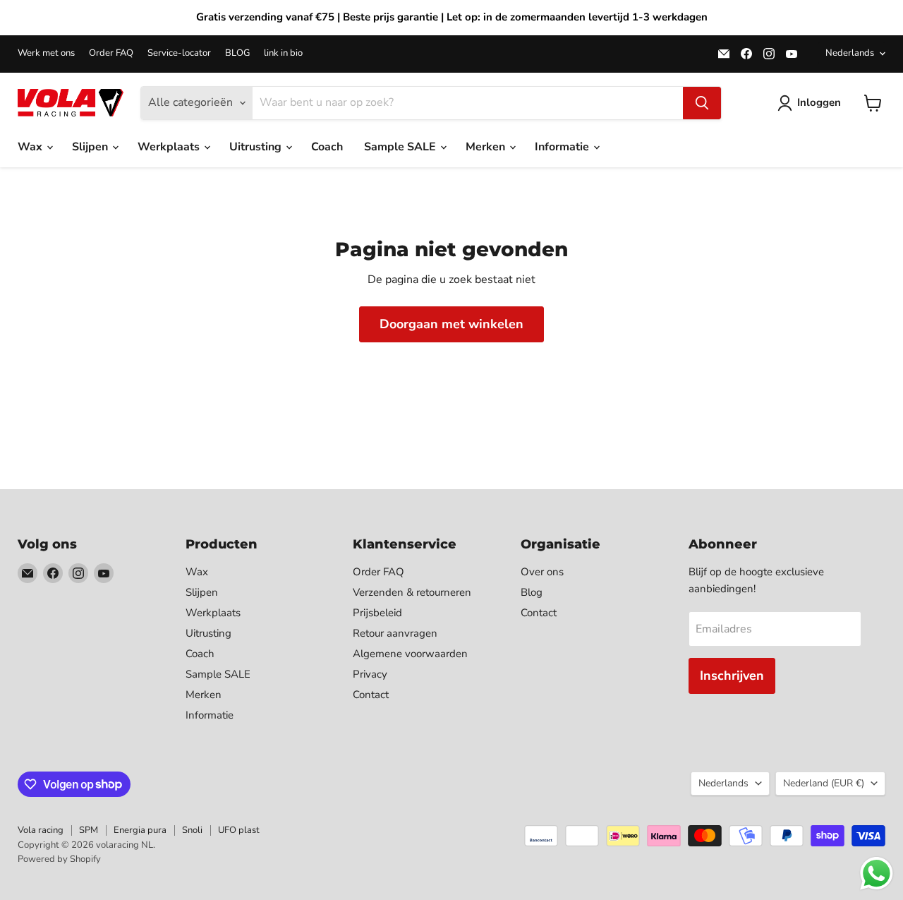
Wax (31, 147)
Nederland (823, 783)
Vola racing (40, 830)
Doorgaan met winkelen (451, 324)
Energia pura (140, 830)
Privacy (370, 674)
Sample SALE (401, 147)
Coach (327, 147)
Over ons (542, 572)
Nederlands (849, 53)
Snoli (192, 830)
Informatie (563, 147)
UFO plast (239, 830)
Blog (532, 592)
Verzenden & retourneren (412, 592)
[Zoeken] (702, 103)
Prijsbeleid (377, 613)
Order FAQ (111, 53)
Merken (487, 147)
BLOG (237, 53)
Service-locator (179, 53)
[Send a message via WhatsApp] (876, 873)
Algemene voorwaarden (410, 654)
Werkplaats (170, 147)
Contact (371, 695)
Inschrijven (732, 675)
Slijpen (91, 147)
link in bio (283, 53)
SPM (88, 830)
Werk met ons (46, 53)
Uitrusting (256, 147)
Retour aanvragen (395, 633)
